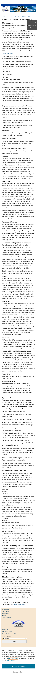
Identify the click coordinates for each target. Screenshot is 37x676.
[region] (18, 661)
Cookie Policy (11, 660)
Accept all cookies (18, 666)
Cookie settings (13, 658)
